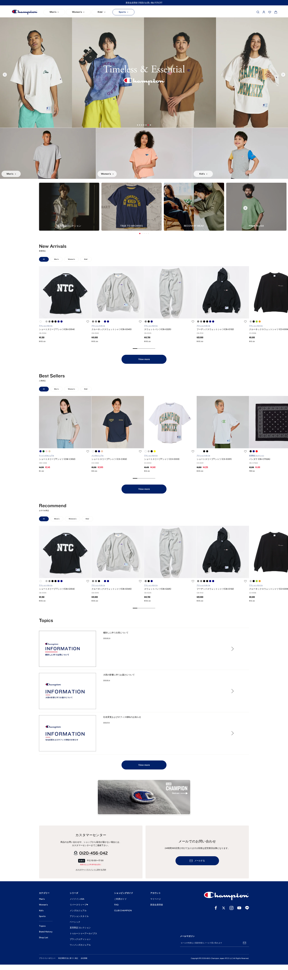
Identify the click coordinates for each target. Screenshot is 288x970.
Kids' (100, 12)
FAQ (116, 904)
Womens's (72, 519)
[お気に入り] (269, 12)
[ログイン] (264, 12)
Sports (122, 12)
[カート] (275, 12)
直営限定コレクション (256, 456)
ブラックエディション (80, 939)
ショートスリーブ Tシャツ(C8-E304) (57, 329)
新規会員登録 (156, 904)
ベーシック (75, 922)
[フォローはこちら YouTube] (239, 908)
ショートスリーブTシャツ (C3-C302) (109, 459)
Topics (42, 926)
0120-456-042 (93, 853)
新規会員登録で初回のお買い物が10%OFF (144, 2)
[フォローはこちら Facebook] (216, 908)
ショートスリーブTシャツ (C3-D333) (161, 459)
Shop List (43, 937)
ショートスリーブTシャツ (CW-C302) (57, 459)
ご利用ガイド (120, 899)
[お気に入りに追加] (87, 321)
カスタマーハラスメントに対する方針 (91, 870)
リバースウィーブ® (79, 904)
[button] (139, 233)
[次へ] (283, 75)
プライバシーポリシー (47, 958)
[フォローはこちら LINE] (247, 908)
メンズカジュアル (98, 456)
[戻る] (5, 75)
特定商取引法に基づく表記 (68, 958)
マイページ (155, 899)
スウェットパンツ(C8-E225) (157, 329)
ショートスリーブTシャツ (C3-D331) (214, 459)
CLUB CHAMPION (123, 910)
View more (144, 359)
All (44, 259)
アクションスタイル (45, 326)
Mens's (56, 519)
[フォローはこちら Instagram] (231, 908)
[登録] (244, 943)
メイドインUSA (77, 899)
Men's (53, 12)
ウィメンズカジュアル (46, 456)
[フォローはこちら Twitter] (224, 908)
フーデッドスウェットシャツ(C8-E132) (215, 329)
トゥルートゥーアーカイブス (83, 933)
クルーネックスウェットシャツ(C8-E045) (112, 329)
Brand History (45, 931)
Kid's (41, 910)
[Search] (258, 12)
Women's (77, 12)
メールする (199, 861)
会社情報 (84, 958)
